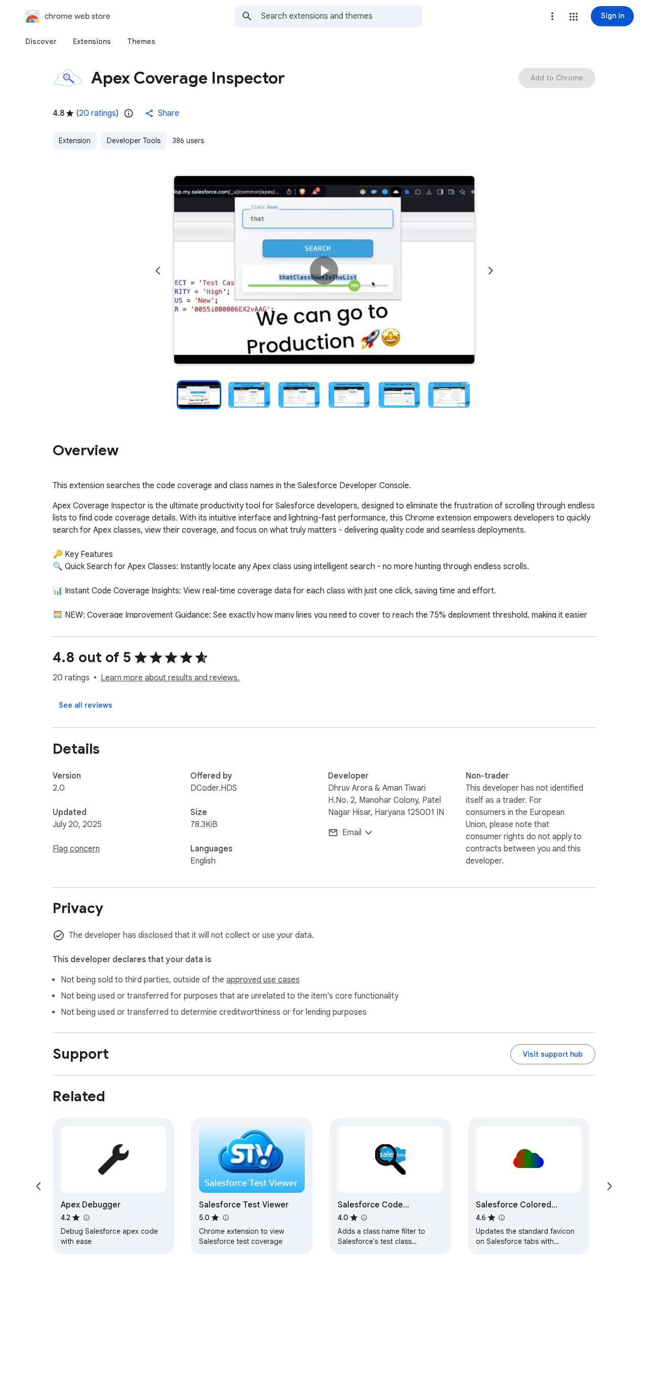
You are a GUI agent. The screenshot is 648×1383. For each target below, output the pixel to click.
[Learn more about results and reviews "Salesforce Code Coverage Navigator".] (364, 1217)
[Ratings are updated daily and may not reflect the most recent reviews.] (128, 113)
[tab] (41, 41)
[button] (573, 17)
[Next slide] (490, 271)
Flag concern (76, 849)
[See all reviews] (85, 705)
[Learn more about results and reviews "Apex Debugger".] (86, 1217)
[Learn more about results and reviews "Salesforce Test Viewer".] (225, 1217)
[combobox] (341, 16)
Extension (75, 140)
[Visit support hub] (552, 1054)
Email (351, 833)
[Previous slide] (158, 271)
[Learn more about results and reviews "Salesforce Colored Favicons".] (502, 1217)
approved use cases (263, 980)
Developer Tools (133, 140)
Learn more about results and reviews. (170, 678)
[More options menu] (552, 16)
